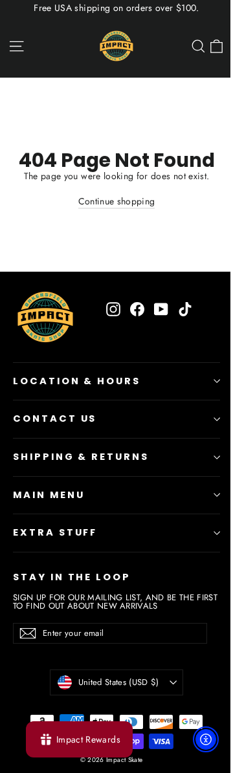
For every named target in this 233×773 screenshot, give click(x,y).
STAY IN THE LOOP (72, 577)
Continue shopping (116, 201)
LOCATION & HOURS (76, 381)
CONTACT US (54, 418)
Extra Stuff (55, 532)
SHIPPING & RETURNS (81, 456)
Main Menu (48, 494)
